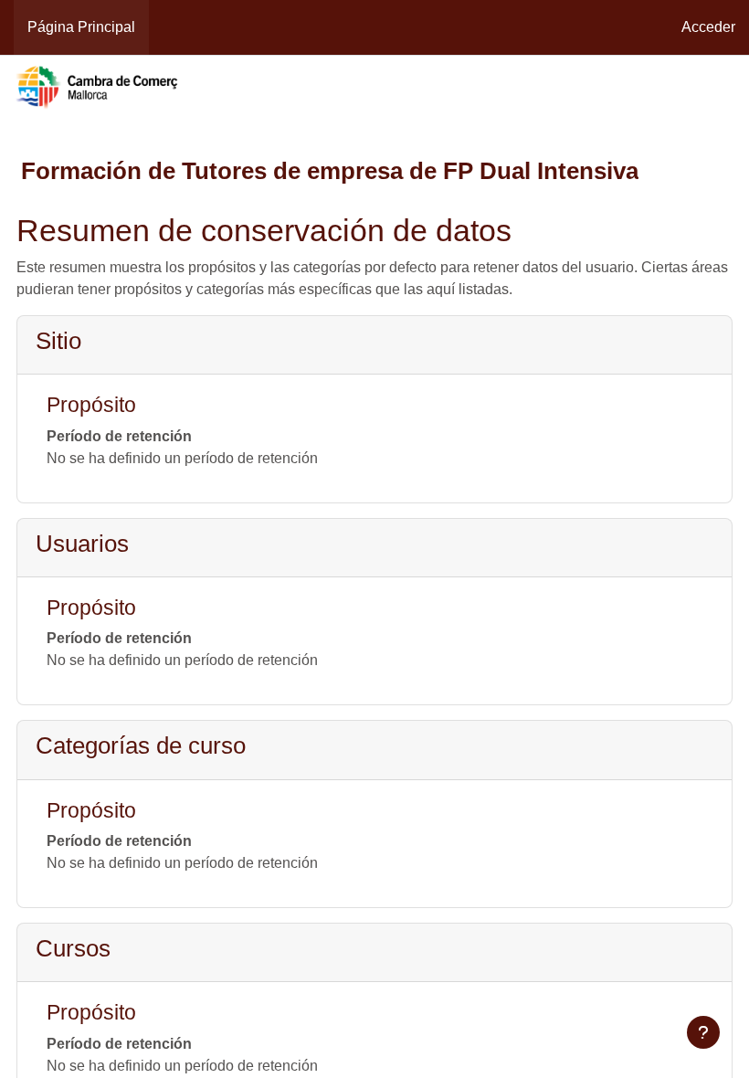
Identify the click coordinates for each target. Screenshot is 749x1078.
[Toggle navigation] (725, 87)
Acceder (708, 27)
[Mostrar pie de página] (703, 1032)
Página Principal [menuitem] (81, 27)
